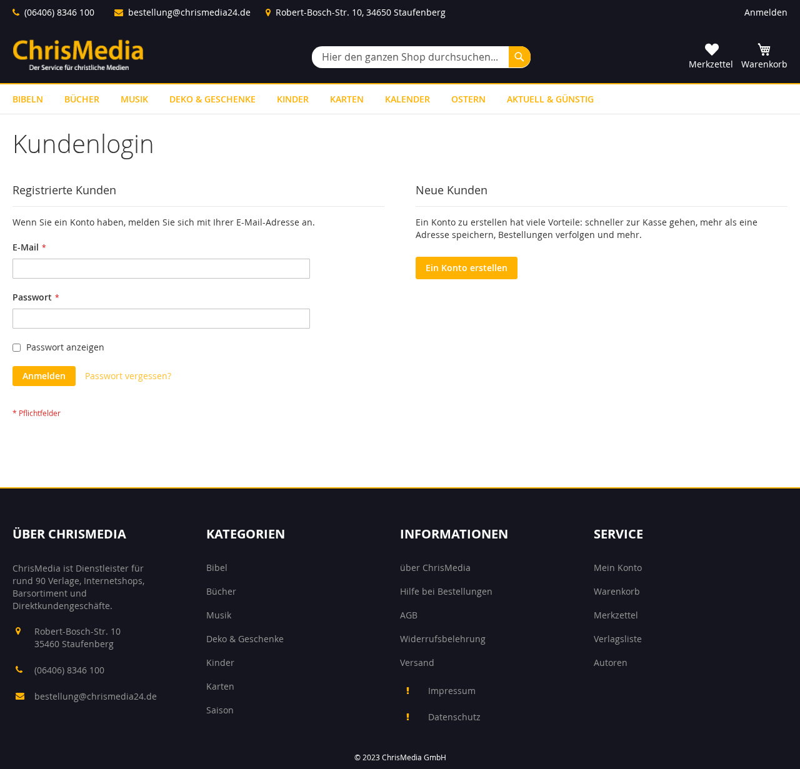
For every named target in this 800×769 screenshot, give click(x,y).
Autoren (611, 662)
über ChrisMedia (435, 567)
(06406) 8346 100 (59, 12)
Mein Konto (618, 567)
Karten (220, 686)
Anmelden (766, 12)
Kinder (220, 662)
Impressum (452, 691)
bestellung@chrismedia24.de (189, 12)
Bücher (221, 591)
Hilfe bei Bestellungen (446, 591)
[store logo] (78, 54)
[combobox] (421, 57)
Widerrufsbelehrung (443, 639)
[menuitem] (28, 99)
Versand (417, 662)
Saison (220, 710)
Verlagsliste (618, 639)
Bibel (217, 567)
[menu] (400, 99)
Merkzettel (616, 615)
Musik (218, 615)
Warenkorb (617, 591)
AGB (409, 615)
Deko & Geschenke (245, 639)
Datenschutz (454, 717)
